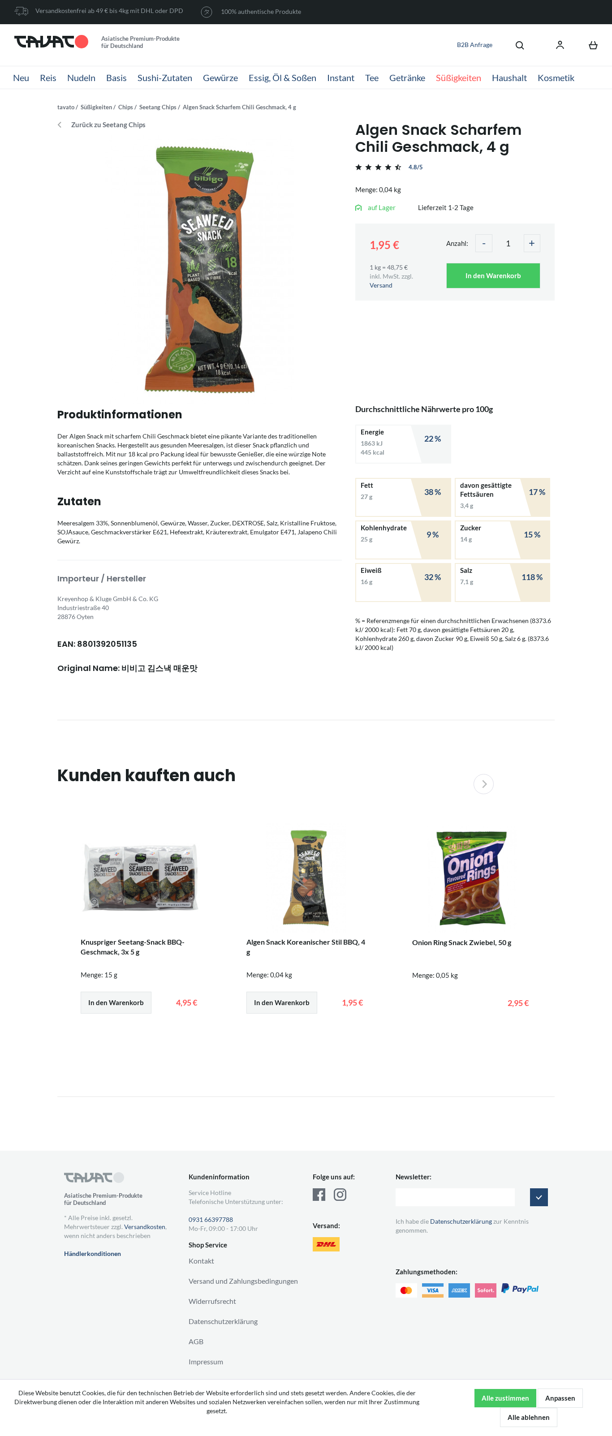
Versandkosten (144, 1226)
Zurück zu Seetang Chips (108, 124)
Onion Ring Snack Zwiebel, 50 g (461, 942)
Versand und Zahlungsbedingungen (243, 1281)
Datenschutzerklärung (223, 1321)
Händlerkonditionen (92, 1253)
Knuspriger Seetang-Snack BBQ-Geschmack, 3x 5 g (133, 946)
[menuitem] (515, 45)
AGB (196, 1341)
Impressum (206, 1361)
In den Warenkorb (493, 275)
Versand (381, 285)
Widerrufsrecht (212, 1301)
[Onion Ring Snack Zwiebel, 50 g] (471, 878)
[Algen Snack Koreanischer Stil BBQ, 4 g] (306, 878)
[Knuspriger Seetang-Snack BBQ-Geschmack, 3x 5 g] (140, 878)
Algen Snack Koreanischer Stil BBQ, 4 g (305, 946)
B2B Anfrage (474, 44)
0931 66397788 (211, 1219)
